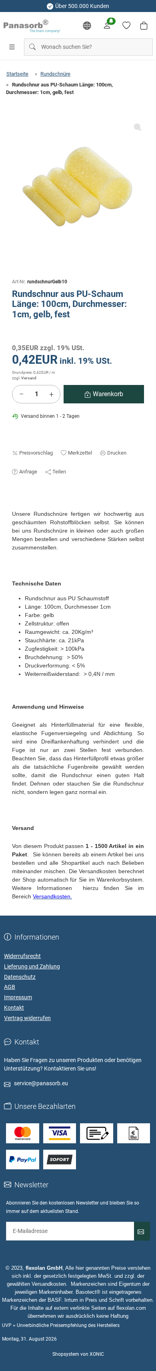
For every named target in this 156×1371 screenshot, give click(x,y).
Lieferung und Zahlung (32, 966)
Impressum (18, 997)
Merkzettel (80, 453)
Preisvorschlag (36, 453)
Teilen (59, 472)
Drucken (116, 453)
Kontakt (14, 1007)
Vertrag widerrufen (27, 1018)
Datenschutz (20, 977)
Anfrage (28, 472)
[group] (78, 188)
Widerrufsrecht (22, 956)
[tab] (15, 505)
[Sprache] (87, 25)
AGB (9, 987)
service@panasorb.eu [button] (41, 1083)
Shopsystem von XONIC (78, 1354)
